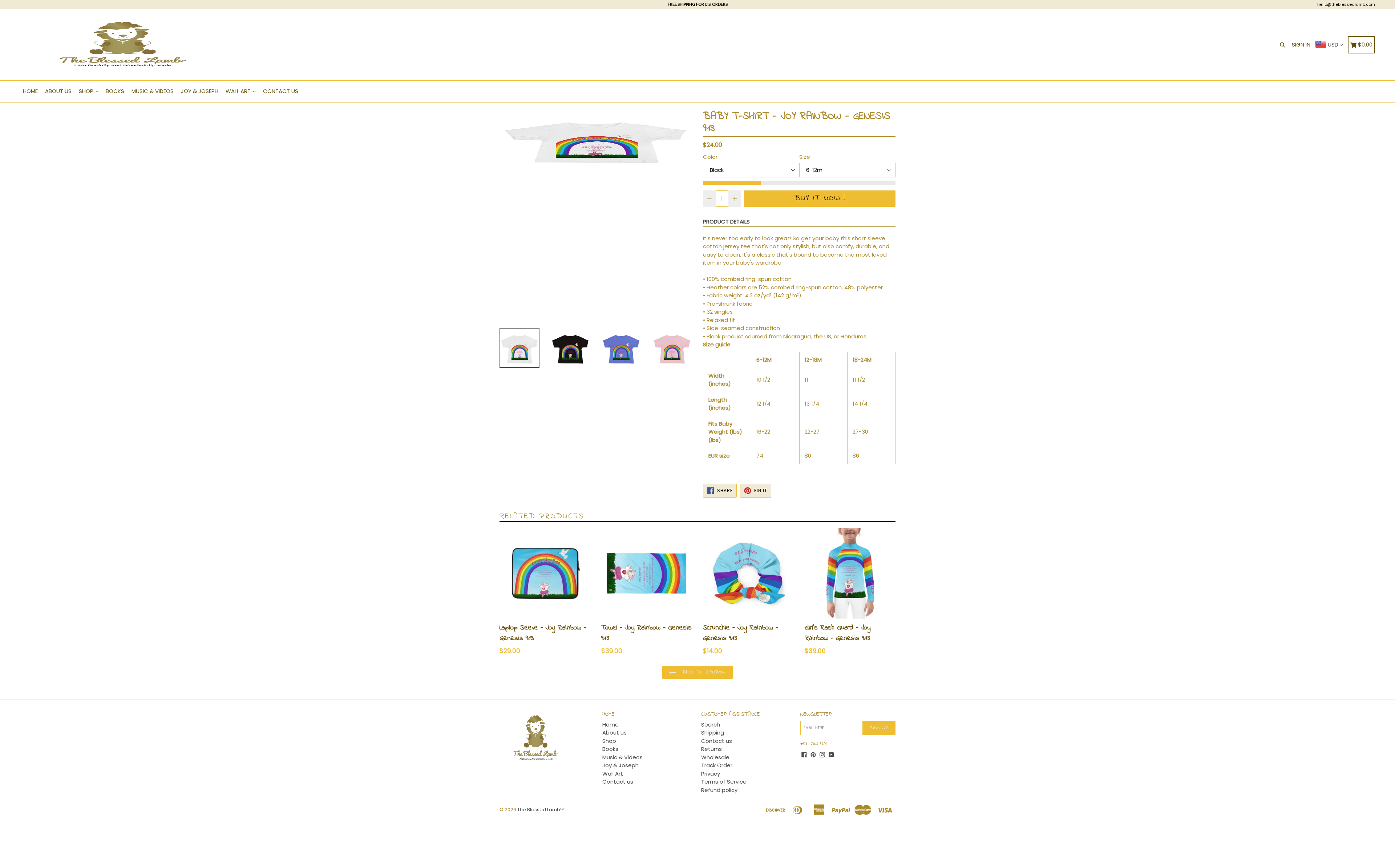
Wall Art (239, 91)
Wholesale (715, 757)
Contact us (280, 91)
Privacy (710, 773)
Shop (87, 91)
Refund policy (719, 790)
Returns (711, 749)
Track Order (716, 765)
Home (30, 91)
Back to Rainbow (703, 672)
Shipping (712, 732)
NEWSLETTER (816, 714)
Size (804, 157)
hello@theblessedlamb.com (1346, 4)
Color (710, 157)
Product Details (726, 221)
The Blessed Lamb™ (540, 809)
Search (710, 724)
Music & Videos (153, 91)
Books (115, 91)
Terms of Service (724, 781)
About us (58, 91)
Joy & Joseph (199, 91)
